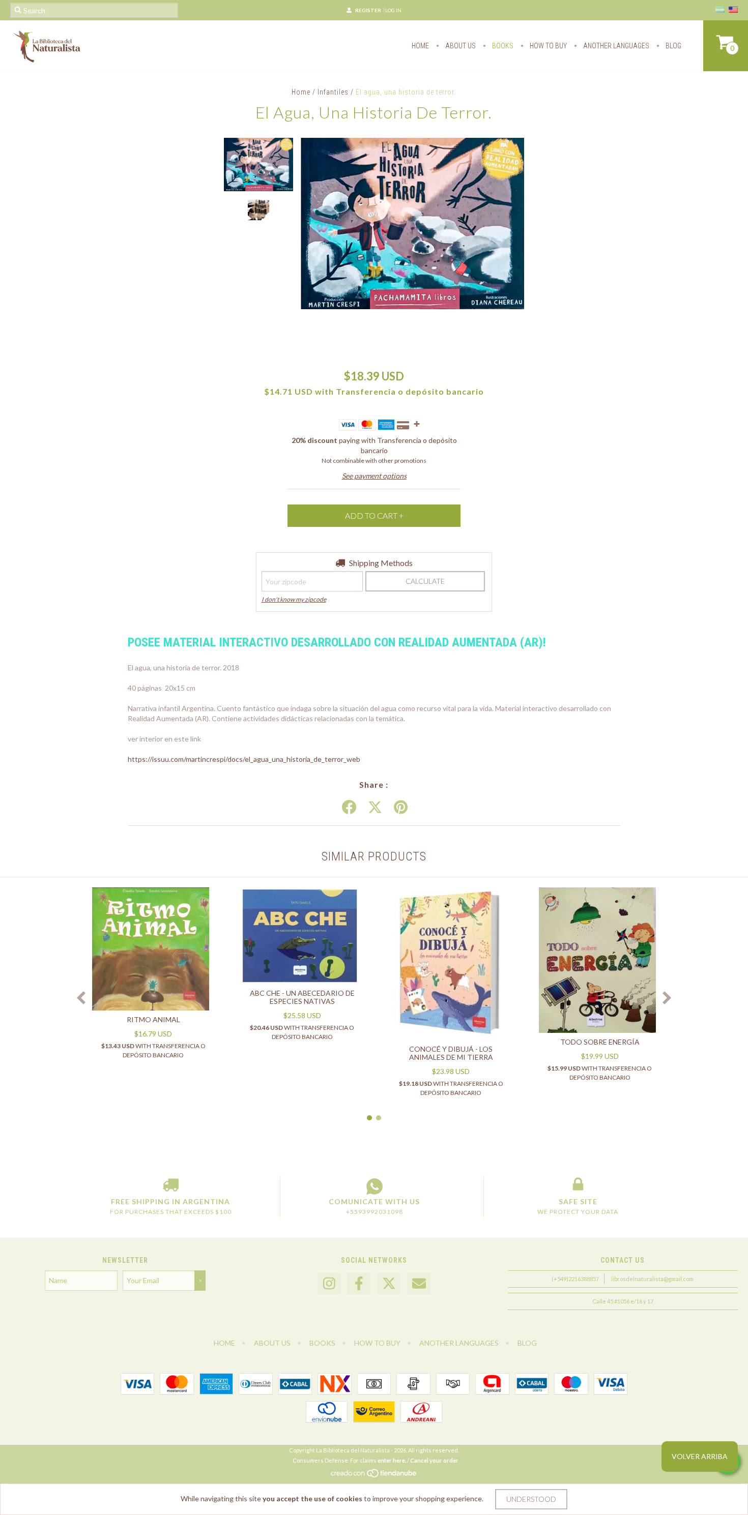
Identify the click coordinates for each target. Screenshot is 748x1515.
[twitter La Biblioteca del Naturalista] (388, 1284)
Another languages (615, 46)
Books (502, 46)
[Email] (418, 1284)
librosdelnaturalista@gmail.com (652, 1278)
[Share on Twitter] (375, 807)
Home (420, 46)
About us (460, 46)
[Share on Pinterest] (401, 807)
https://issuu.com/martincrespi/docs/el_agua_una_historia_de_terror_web (244, 759)
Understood (531, 1499)
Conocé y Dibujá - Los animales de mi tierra (451, 1053)
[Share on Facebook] (349, 807)
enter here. (392, 1460)
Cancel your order (434, 1460)
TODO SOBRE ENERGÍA (600, 1041)
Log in (393, 10)
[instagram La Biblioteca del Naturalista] (328, 1284)
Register (368, 10)
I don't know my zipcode (294, 599)
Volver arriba (700, 1456)
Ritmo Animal (153, 1019)
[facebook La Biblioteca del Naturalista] (358, 1284)
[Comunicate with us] (374, 1186)
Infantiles (333, 92)
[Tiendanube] (374, 1475)
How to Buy (547, 46)
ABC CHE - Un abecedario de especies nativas (302, 997)
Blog (672, 46)
